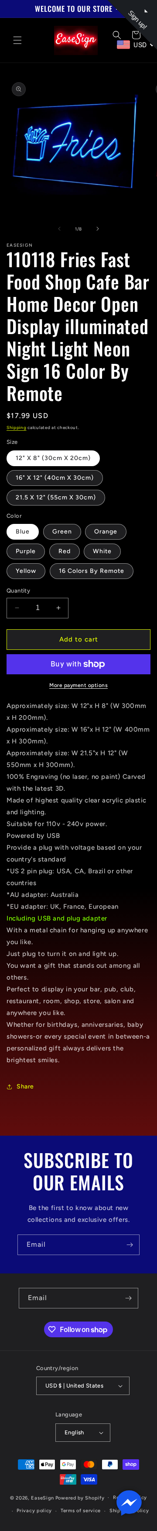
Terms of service (81, 1511)
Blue (23, 531)
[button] (17, 40)
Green (62, 531)
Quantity (18, 590)
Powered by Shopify (80, 1497)
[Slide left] (59, 228)
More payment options (78, 685)
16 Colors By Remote (91, 571)
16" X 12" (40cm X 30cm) (55, 477)
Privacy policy (34, 1511)
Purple (26, 551)
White (102, 551)
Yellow (26, 571)
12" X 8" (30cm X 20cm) (53, 458)
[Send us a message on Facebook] (129, 1503)
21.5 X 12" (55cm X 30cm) (56, 497)
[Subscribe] (129, 1245)
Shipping (17, 427)
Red (64, 551)
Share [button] (25, 1086)
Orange (105, 531)
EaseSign (42, 1497)
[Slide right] (97, 228)
